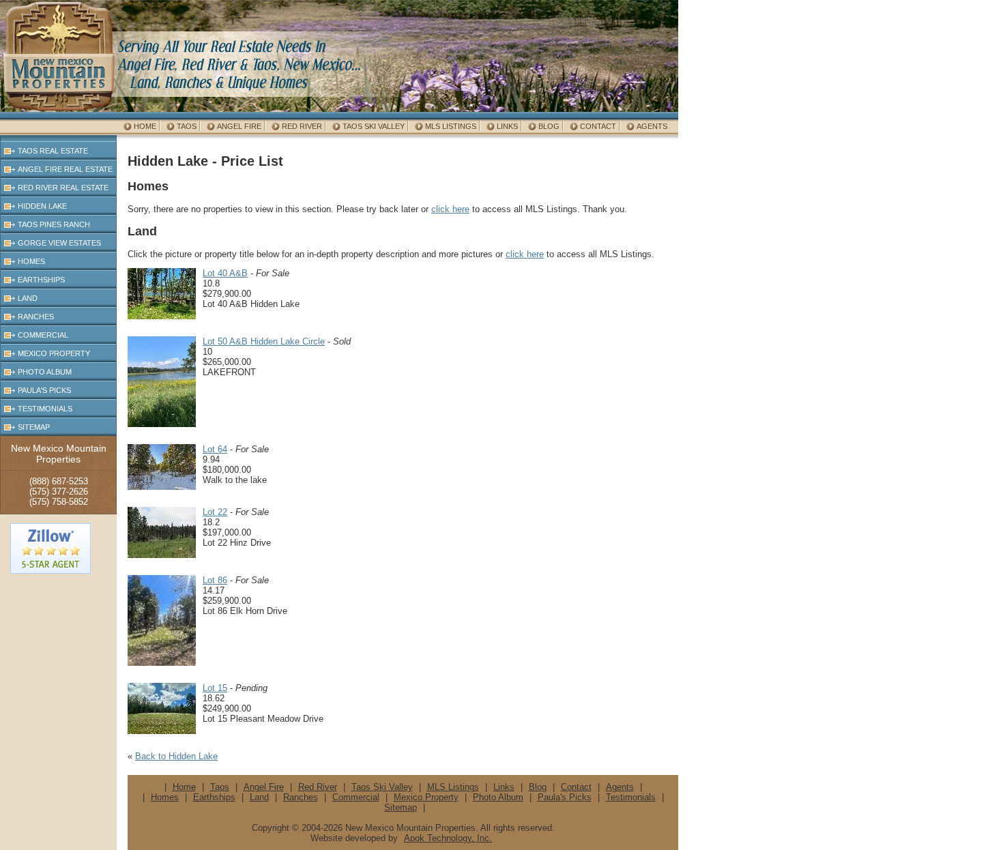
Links (507, 126)
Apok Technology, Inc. (448, 838)
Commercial (43, 335)
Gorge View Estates (59, 243)
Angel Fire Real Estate (65, 169)
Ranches (36, 316)
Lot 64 (215, 449)
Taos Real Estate (53, 151)
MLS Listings (450, 126)
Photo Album (45, 372)
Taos (187, 126)
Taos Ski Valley (374, 126)
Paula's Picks (44, 390)
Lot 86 (215, 580)
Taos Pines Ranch (54, 224)
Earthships (41, 280)
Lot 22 (215, 512)
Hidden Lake (42, 206)
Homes (31, 261)
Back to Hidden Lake (176, 756)
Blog (548, 126)
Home (145, 126)
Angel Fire (239, 126)
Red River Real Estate (63, 188)
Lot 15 (215, 688)
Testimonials (45, 409)
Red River (302, 126)
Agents (652, 126)
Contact (598, 126)
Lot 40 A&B (225, 273)
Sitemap (34, 427)
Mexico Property (54, 353)
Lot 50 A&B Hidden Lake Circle (264, 341)
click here (450, 209)
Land (28, 298)
